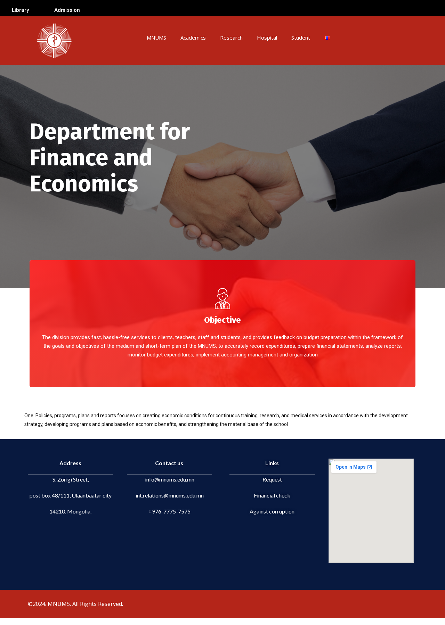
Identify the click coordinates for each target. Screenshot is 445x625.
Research (231, 37)
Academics (193, 37)
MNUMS (156, 37)
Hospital (267, 37)
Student (300, 37)
